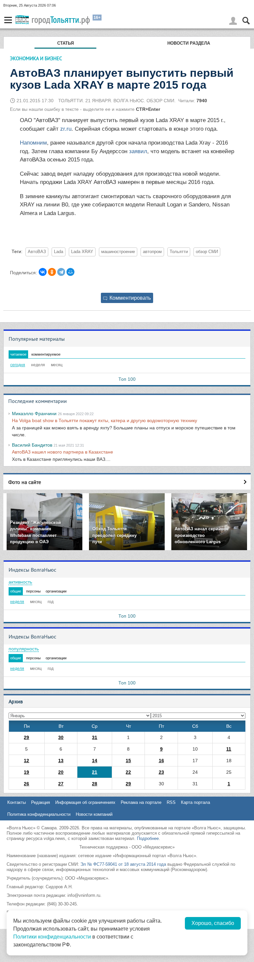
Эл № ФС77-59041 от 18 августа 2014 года (123, 864)
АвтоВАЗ (37, 251)
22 (128, 772)
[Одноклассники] (52, 272)
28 (94, 783)
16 (161, 760)
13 (61, 760)
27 (61, 783)
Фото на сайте (24, 482)
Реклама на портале (141, 802)
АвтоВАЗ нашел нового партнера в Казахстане (62, 452)
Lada (58, 251)
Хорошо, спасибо (212, 923)
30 (61, 737)
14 (94, 760)
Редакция (40, 802)
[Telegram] (61, 272)
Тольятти (179, 251)
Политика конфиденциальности (38, 814)
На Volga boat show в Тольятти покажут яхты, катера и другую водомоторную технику (104, 420)
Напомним (33, 143)
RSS (171, 802)
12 (26, 760)
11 (228, 749)
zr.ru (65, 129)
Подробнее (148, 838)
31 (94, 737)
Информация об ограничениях (85, 802)
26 (26, 783)
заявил (138, 151)
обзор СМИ (207, 251)
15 (128, 760)
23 (161, 772)
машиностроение (118, 251)
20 (61, 772)
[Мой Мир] (70, 272)
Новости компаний (94, 814)
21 (94, 772)
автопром (152, 251)
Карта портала (195, 802)
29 (26, 737)
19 (26, 772)
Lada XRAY (82, 251)
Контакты (16, 802)
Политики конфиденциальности (52, 937)
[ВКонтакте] (43, 272)
